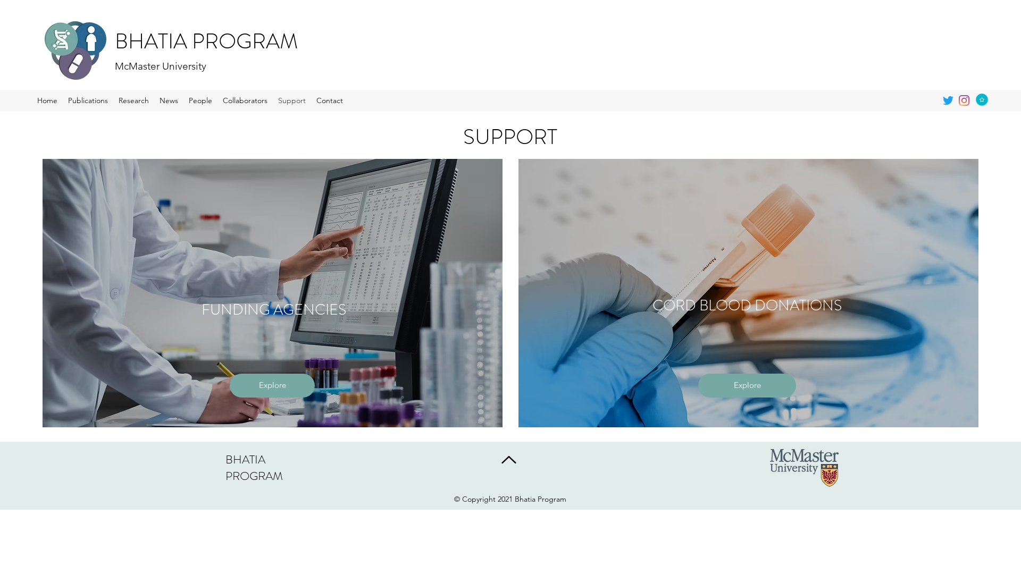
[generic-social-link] (964, 100)
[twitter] (948, 100)
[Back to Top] (508, 459)
